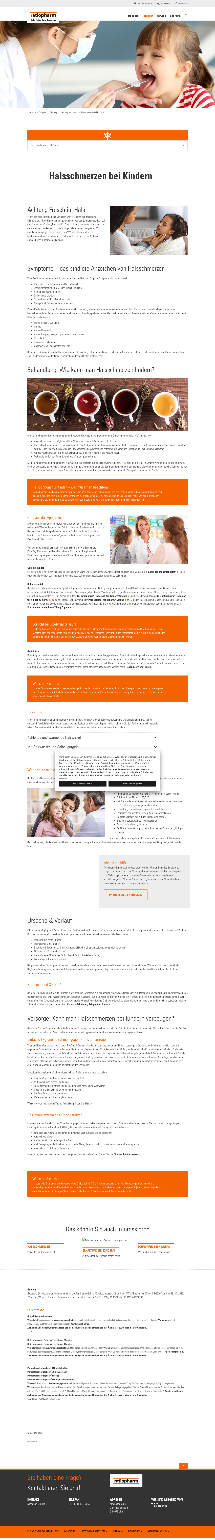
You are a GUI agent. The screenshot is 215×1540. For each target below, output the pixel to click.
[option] (52, 1330)
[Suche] (186, 16)
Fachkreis (165, 3)
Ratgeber (147, 15)
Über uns (175, 15)
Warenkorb (182, 3)
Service (161, 15)
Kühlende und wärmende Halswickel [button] (54, 737)
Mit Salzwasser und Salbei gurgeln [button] (53, 747)
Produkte (132, 15)
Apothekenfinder (145, 3)
